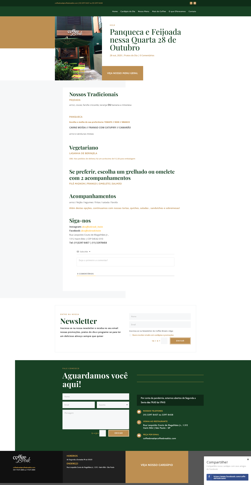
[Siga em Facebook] (191, 3)
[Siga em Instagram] (194, 3)
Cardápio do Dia (128, 11)
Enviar (180, 341)
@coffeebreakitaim (91, 230)
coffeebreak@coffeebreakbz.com (24, 467)
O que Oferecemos (177, 11)
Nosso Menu (143, 11)
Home (115, 11)
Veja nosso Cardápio (157, 465)
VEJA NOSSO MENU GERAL (122, 73)
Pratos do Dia (131, 55)
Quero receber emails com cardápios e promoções (153, 335)
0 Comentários (147, 55)
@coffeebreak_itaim (92, 226)
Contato (192, 11)
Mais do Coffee (159, 11)
